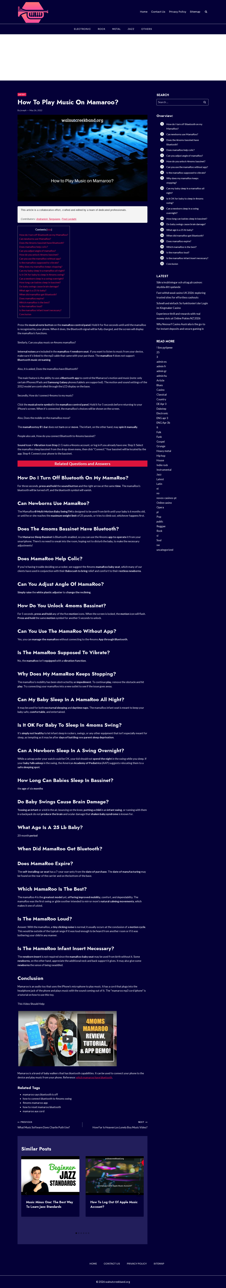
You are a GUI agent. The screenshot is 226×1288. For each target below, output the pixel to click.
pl (158, 512)
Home (143, 11)
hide (49, 229)
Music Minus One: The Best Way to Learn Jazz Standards (49, 1204)
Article (160, 380)
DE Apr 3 (162, 404)
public (160, 521)
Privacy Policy (177, 11)
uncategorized (165, 549)
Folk (159, 432)
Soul (159, 540)
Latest (22, 94)
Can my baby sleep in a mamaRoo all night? (42, 270)
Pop (159, 516)
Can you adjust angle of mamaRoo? (37, 250)
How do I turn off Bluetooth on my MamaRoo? (43, 234)
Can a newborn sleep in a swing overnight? (41, 278)
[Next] (138, 1193)
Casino (161, 389)
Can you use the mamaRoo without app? (40, 258)
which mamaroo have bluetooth (94, 1077)
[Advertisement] (113, 57)
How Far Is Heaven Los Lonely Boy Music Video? (120, 1125)
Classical (162, 394)
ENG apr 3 (162, 418)
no (158, 493)
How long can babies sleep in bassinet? (40, 282)
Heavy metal (164, 451)
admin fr (161, 366)
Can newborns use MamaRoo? (35, 238)
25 (158, 352)
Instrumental (164, 469)
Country (161, 399)
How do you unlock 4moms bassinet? (39, 254)
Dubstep (161, 408)
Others (146, 29)
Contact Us (158, 11)
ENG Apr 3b (163, 422)
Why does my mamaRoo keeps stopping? (40, 266)
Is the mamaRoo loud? (30, 306)
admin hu (162, 375)
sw (158, 545)
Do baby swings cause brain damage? (39, 286)
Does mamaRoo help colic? (33, 246)
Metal (116, 29)
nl (158, 488)
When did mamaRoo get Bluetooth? (38, 294)
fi (157, 427)
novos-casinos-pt (166, 498)
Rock (101, 29)
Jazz (131, 29)
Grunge (161, 446)
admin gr (162, 371)
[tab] (76, 1233)
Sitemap (195, 11)
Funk (159, 436)
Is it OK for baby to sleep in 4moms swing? (42, 274)
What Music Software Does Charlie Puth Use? (44, 1125)
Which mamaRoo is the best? (34, 302)
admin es (162, 361)
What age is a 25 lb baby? (32, 290)
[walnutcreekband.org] (33, 12)
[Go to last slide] (26, 1193)
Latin (159, 483)
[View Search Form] (206, 11)
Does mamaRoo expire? (31, 298)
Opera (160, 507)
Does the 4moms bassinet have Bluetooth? (41, 242)
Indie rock (162, 465)
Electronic (82, 29)
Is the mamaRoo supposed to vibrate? (39, 262)
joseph (23, 110)
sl (157, 535)
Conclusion (25, 314)
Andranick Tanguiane (48, 219)
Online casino (164, 502)
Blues (160, 385)
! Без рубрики (164, 347)
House (160, 460)
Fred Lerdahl (69, 219)
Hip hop (161, 455)
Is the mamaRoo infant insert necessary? (40, 310)
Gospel (161, 441)
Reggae (161, 526)
